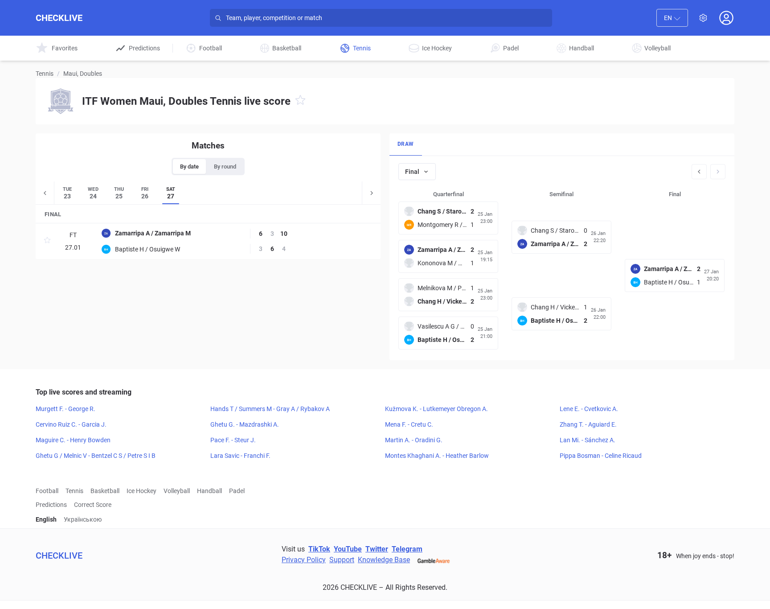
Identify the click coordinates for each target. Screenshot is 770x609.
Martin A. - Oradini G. (413, 440)
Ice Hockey (141, 490)
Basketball (104, 490)
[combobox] (672, 18)
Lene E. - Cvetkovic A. (589, 408)
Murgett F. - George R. (65, 408)
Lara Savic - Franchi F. (240, 455)
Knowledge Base (384, 560)
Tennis (44, 73)
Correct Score (92, 504)
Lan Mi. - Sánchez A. (587, 440)
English (46, 519)
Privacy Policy (304, 560)
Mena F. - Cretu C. (409, 424)
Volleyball (177, 490)
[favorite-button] (300, 101)
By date (189, 166)
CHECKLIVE (59, 17)
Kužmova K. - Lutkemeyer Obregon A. (436, 408)
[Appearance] (703, 18)
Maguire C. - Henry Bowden (73, 440)
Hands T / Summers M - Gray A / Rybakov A (270, 408)
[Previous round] (699, 171)
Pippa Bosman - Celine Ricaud (601, 455)
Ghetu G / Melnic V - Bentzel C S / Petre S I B (96, 455)
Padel (237, 490)
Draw (405, 144)
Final (412, 171)
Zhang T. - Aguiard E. (588, 424)
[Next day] (371, 192)
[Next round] (717, 171)
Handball (209, 490)
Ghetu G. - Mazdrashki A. (244, 424)
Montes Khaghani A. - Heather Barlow (437, 455)
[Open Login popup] (726, 18)
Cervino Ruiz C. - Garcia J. (71, 424)
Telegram (407, 549)
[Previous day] (45, 192)
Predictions (51, 504)
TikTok (319, 549)
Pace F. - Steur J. (233, 440)
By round (225, 166)
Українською (83, 519)
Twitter (376, 549)
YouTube (348, 549)
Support (341, 560)
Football (47, 490)
